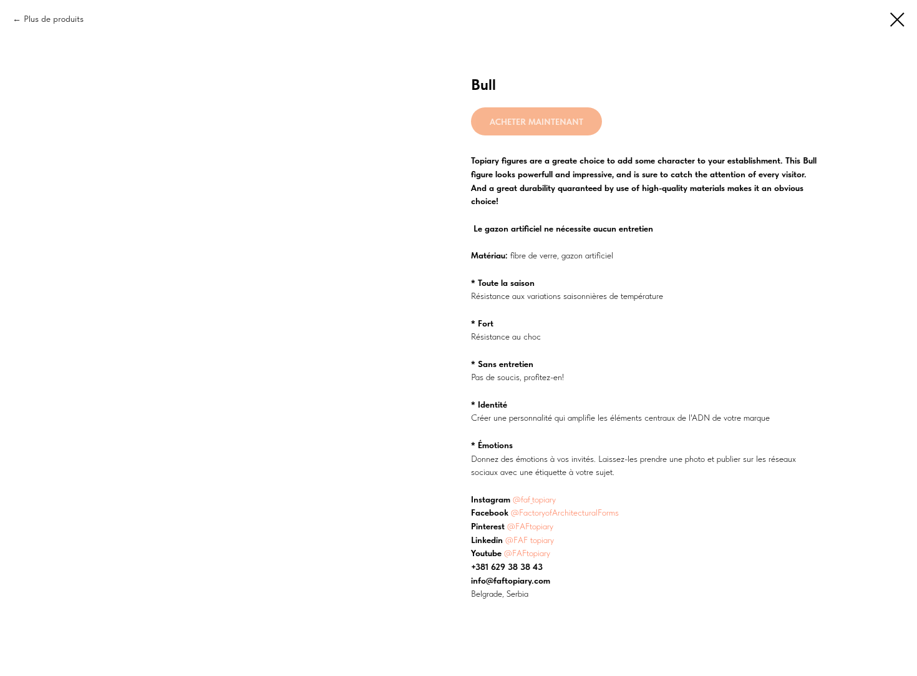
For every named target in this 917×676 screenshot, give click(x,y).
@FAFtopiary (530, 526)
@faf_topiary (534, 499)
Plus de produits (54, 19)
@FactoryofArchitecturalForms (565, 512)
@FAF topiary (529, 540)
